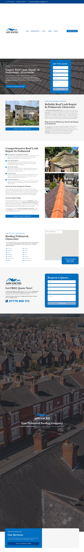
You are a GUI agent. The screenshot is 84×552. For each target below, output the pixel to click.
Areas (43, 31)
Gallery (50, 31)
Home (27, 31)
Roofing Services (35, 31)
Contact (56, 31)
